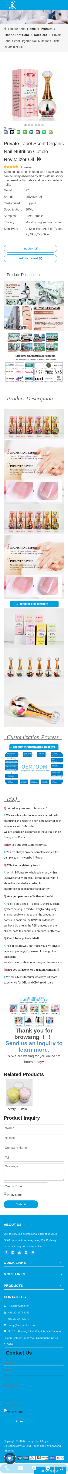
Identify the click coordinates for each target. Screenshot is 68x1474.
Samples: (10, 216)
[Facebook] (6, 1252)
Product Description (23, 275)
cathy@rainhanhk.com (21, 1325)
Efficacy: (9, 222)
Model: (8, 190)
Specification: (13, 209)
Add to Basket (28, 258)
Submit (21, 1204)
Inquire (28, 248)
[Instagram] (26, 1252)
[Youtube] (19, 1252)
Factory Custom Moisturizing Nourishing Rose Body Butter (19, 1109)
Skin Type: (11, 228)
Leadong (55, 1445)
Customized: (12, 203)
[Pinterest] (32, 1252)
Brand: (8, 196)
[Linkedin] (12, 1252)
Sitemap (9, 1450)
